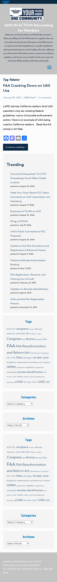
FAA (11, 345)
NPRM (11, 367)
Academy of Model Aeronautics (18, 561)
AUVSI (18, 334)
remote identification (30, 372)
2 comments (45, 97)
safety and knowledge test (34, 377)
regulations (39, 367)
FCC (9, 357)
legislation (11, 362)
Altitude (38, 329)
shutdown (10, 382)
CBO (27, 333)
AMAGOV (11, 334)
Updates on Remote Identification (29, 288)
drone (30, 339)
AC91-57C (11, 329)
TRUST (34, 382)
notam (46, 362)
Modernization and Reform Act (30, 362)
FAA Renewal (35, 353)
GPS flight (27, 358)
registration (21, 367)
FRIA (19, 357)
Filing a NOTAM (19, 221)
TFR (24, 382)
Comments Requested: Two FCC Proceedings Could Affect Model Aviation (28, 178)
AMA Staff (29, 97)
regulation (30, 367)
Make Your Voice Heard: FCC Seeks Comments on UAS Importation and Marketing (30, 197)
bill (23, 333)
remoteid (11, 372)
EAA (44, 339)
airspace (22, 328)
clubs (39, 334)
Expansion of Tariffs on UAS (25, 211)
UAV (47, 382)
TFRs (29, 382)
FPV (14, 358)
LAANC (45, 357)
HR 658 (37, 357)
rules (14, 377)
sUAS (19, 382)
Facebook (45, 353)
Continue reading (14, 147)
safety (20, 376)
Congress (14, 339)
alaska (31, 329)
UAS (41, 382)
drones (38, 339)
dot (23, 339)
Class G (33, 334)
